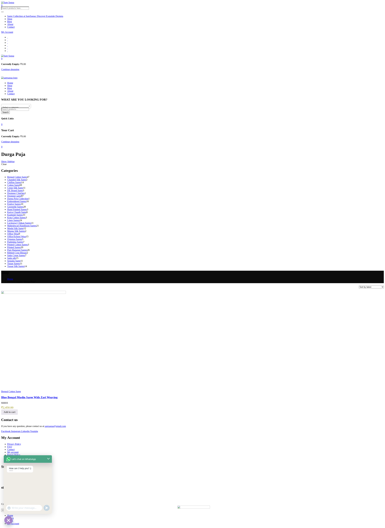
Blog (9, 21)
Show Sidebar (8, 161)
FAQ (9, 446)
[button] (1, 58)
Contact (11, 27)
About (10, 24)
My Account (7, 32)
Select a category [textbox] (11, 107)
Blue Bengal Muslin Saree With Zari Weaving (29, 397)
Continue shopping (10, 69)
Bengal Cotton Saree (11, 391)
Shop (9, 19)
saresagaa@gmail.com (55, 426)
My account (12, 452)
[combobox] (16, 106)
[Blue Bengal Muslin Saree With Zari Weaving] (33, 293)
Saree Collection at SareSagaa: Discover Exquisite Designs (35, 16)
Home (10, 83)
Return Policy (13, 455)
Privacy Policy (14, 444)
